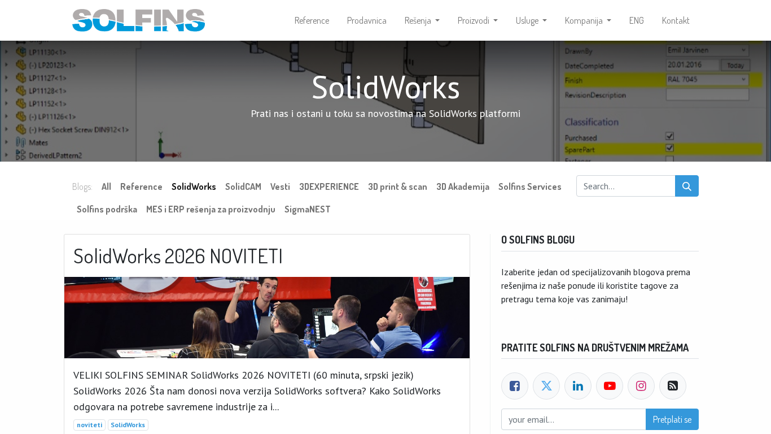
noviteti (89, 424)
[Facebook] (514, 386)
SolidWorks (128, 424)
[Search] (687, 186)
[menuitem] (312, 20)
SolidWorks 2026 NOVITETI (178, 256)
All (106, 186)
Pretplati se (672, 419)
